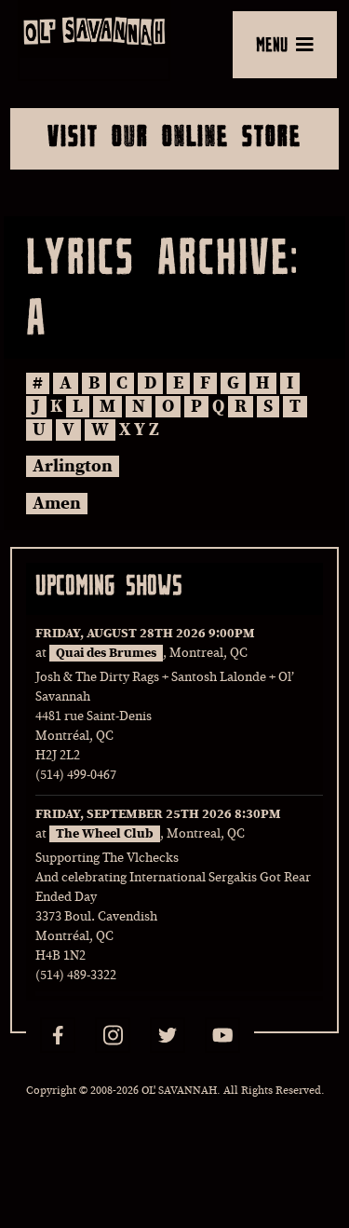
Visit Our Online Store (174, 135)
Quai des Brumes (106, 653)
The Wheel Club (105, 833)
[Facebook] (57, 1035)
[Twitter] (167, 1035)
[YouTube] (222, 1035)
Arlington (73, 466)
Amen (57, 503)
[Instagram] (112, 1035)
